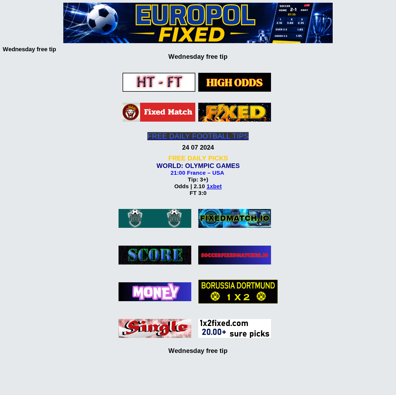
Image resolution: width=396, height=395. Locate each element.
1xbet (214, 186)
